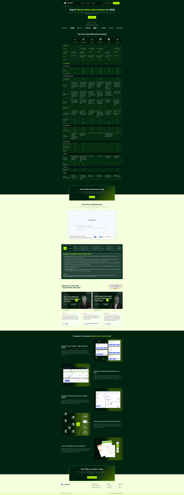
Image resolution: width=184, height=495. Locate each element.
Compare (82, 3)
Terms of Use (63, 493)
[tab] (68, 248)
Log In (104, 3)
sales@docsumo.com (97, 487)
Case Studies (88, 3)
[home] (70, 3)
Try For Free (109, 3)
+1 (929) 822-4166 (97, 485)
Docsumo (114, 493)
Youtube (119, 487)
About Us (93, 3)
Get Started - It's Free (92, 477)
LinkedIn (119, 485)
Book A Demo (116, 3)
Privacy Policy (69, 493)
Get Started (92, 17)
